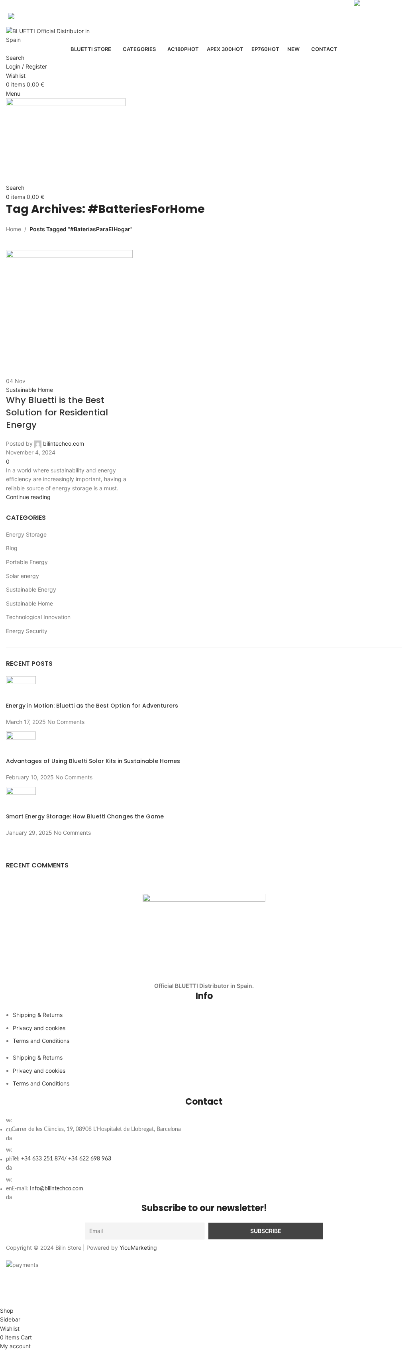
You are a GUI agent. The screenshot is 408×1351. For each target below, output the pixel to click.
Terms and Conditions (41, 1040)
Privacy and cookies (39, 1028)
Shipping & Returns (38, 1014)
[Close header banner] (10, 1279)
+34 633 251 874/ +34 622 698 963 (66, 1159)
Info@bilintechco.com (56, 1189)
